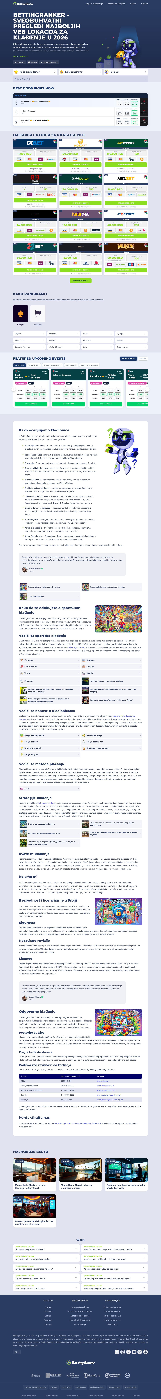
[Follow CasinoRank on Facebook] (117, 1352)
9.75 (117, 394)
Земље (48, 1315)
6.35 (35, 390)
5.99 (110, 394)
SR (16, 1352)
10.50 (43, 390)
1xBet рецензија (35, 168)
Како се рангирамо (112, 1315)
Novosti (144, 3)
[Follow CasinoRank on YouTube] (134, 1352)
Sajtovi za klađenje (94, 3)
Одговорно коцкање (80, 1315)
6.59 (35, 394)
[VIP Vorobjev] (72, 1375)
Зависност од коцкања (28, 1396)
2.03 (65, 394)
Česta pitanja (80, 1324)
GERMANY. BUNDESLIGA (89, 365)
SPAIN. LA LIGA (34, 365)
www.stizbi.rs (102, 1081)
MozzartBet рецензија (80, 168)
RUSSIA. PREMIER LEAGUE (52, 365)
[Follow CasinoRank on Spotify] (139, 1352)
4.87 (140, 394)
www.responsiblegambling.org (109, 1095)
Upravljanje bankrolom (80, 1320)
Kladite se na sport (116, 3)
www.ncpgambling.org (106, 1090)
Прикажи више (79, 280)
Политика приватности (95, 1396)
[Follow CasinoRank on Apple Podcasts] (145, 1352)
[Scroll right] (147, 389)
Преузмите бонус (35, 164)
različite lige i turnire (75, 647)
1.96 (65, 390)
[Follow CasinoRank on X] (128, 1352)
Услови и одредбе (118, 1396)
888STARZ (20, 394)
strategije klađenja (47, 803)
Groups (143, 358)
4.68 (140, 390)
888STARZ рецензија (35, 204)
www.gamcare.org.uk (105, 1086)
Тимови (48, 1324)
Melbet (20, 398)
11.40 (43, 394)
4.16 (80, 394)
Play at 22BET (31, 404)
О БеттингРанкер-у (112, 1307)
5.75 (110, 390)
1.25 (28, 390)
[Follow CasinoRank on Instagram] (122, 1352)
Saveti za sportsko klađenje (80, 1311)
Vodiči (133, 3)
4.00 (80, 390)
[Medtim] (53, 1375)
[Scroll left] (13, 389)
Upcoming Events (128, 358)
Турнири (48, 1320)
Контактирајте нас (112, 1320)
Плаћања (48, 1311)
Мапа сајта (112, 1324)
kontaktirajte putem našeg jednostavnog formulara (78, 1123)
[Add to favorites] (16, 100)
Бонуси (48, 1307)
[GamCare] (92, 1375)
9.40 (117, 390)
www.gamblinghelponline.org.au (110, 1100)
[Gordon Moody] (112, 1375)
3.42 (73, 390)
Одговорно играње (73, 1396)
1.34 (103, 394)
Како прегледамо (112, 1311)
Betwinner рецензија (125, 168)
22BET (20, 390)
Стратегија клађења (80, 1307)
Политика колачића (51, 1396)
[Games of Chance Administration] (36, 1375)
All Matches (19, 365)
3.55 (73, 394)
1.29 (28, 394)
